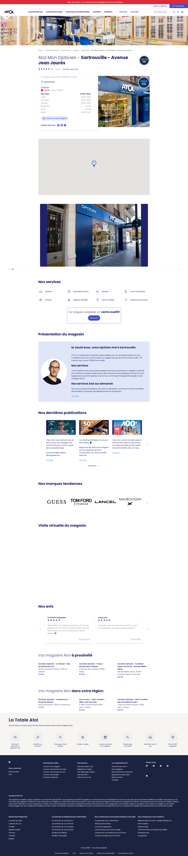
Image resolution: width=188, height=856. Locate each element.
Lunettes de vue (35, 12)
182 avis (57, 69)
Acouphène (142, 836)
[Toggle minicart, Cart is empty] (182, 12)
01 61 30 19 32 (49, 82)
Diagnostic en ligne (84, 769)
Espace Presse (117, 777)
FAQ (10, 774)
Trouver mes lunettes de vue (54, 772)
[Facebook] (62, 126)
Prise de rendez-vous (85, 766)
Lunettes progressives (103, 827)
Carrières (115, 780)
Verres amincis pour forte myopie (107, 830)
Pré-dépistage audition (86, 772)
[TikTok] (65, 126)
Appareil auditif (14, 830)
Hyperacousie (143, 827)
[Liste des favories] (178, 12)
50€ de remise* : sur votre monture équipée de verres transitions (95, 2)
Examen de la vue (84, 777)
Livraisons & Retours (50, 777)
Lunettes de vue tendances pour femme (110, 833)
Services (123, 12)
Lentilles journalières (59, 833)
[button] (94, 164)
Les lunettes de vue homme (62, 824)
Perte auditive (143, 824)
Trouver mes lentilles (51, 775)
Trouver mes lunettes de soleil (54, 769)
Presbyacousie (143, 833)
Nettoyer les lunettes (103, 824)
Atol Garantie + (83, 775)
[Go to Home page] (9, 12)
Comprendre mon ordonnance (106, 821)
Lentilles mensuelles (59, 836)
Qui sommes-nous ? (119, 766)
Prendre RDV (179, 6)
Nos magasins (161, 6)
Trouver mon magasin (51, 766)
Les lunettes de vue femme (62, 821)
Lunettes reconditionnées (78, 12)
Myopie (11, 839)
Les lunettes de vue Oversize (63, 827)
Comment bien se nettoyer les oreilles (152, 830)
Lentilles (97, 12)
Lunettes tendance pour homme (107, 836)
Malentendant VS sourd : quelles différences (154, 821)
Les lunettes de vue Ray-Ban (62, 830)
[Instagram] (58, 126)
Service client (14, 772)
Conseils (135, 12)
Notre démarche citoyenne (122, 772)
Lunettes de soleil (54, 12)
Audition (108, 12)
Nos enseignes (117, 769)
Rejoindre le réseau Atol (120, 775)
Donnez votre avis (70, 69)
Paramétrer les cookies (125, 853)
